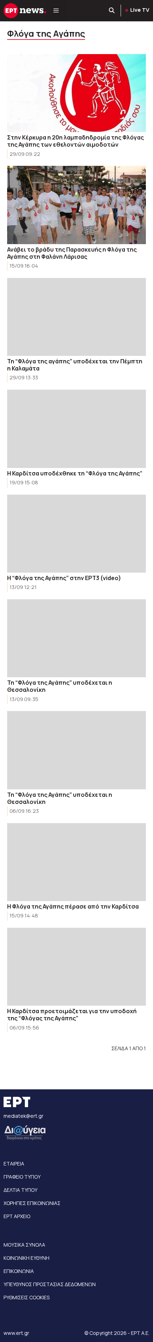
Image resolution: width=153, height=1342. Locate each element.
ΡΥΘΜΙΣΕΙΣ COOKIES (26, 1297)
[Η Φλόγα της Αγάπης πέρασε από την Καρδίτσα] (76, 862)
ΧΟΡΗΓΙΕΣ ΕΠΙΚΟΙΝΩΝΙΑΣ (32, 1203)
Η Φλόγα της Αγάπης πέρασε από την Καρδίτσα (73, 906)
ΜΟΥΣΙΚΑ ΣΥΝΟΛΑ (24, 1244)
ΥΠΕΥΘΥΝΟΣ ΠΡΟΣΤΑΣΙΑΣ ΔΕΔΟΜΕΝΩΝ (50, 1284)
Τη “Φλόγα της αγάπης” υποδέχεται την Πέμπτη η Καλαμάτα (74, 364)
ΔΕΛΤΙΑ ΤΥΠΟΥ (20, 1189)
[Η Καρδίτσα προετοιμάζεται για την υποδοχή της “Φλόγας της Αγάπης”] (76, 967)
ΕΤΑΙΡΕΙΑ (14, 1163)
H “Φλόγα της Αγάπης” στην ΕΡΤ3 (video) (64, 578)
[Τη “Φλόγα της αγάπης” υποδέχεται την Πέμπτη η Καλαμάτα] (76, 317)
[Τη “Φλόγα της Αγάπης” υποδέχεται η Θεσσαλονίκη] (76, 638)
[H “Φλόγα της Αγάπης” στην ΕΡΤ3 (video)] (76, 534)
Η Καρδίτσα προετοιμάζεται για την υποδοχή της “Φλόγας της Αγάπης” (72, 1014)
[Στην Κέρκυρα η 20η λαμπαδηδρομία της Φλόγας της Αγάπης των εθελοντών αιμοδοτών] (76, 93)
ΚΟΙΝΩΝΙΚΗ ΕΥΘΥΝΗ (26, 1257)
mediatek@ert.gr (23, 1115)
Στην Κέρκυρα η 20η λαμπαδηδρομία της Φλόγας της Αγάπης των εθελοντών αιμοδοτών (75, 140)
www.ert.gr (16, 1333)
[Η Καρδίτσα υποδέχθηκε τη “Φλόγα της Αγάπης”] (76, 429)
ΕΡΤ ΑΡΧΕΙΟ (17, 1216)
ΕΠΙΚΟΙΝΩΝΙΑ (19, 1271)
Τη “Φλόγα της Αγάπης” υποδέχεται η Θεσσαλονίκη (59, 686)
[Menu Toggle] (56, 10)
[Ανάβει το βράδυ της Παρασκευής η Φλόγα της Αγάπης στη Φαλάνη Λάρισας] (76, 205)
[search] (112, 10)
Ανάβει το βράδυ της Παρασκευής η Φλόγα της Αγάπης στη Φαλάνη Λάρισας (72, 253)
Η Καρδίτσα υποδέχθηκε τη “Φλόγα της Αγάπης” (74, 473)
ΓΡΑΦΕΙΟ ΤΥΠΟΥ (22, 1176)
